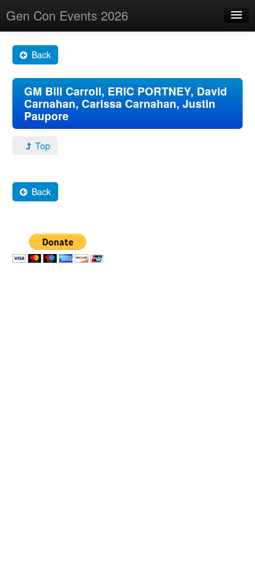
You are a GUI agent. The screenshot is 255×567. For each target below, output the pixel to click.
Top (41, 145)
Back (40, 54)
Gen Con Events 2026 (67, 15)
